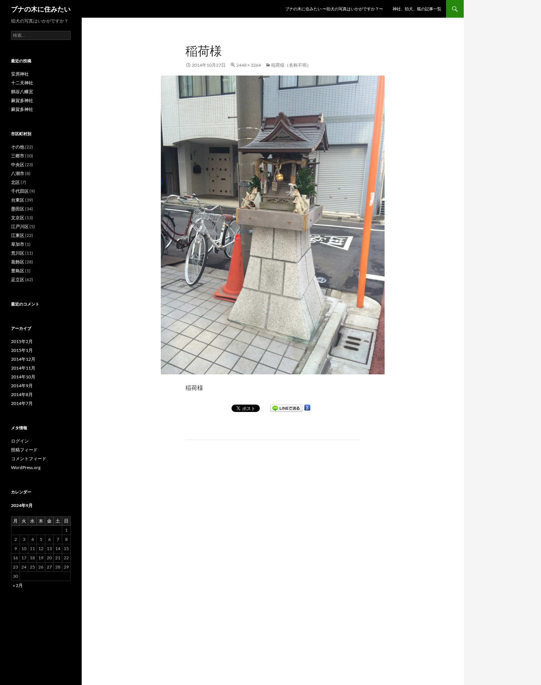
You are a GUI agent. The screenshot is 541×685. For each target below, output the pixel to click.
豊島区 (17, 270)
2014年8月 (22, 394)
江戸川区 (20, 226)
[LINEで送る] (286, 408)
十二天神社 (22, 82)
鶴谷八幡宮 (22, 91)
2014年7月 (22, 403)
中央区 (17, 164)
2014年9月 (22, 385)
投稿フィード (24, 449)
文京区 (17, 217)
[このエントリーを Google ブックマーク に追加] (307, 407)
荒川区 (17, 253)
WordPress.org (25, 467)
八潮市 (17, 173)
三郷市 (17, 155)
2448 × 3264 (248, 65)
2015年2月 (22, 341)
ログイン (20, 441)
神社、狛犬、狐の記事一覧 (417, 8)
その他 (17, 147)
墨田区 (17, 209)
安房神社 (20, 74)
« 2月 (18, 585)
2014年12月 (23, 359)
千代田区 (20, 191)
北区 (15, 182)
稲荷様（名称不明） (291, 65)
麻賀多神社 (22, 100)
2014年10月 (23, 377)
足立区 (17, 279)
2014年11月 (23, 368)
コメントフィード (28, 458)
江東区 (17, 235)
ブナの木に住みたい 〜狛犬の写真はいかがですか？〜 (334, 8)
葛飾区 (17, 262)
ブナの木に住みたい (41, 9)
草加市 (17, 244)
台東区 (17, 200)
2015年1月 (22, 350)
